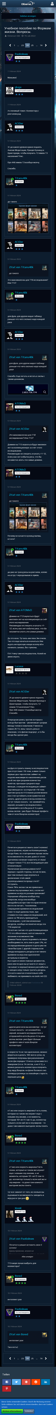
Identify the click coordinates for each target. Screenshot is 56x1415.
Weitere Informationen (12, 1411)
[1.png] (28, 389)
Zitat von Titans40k (21, 267)
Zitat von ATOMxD (20, 610)
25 (32, 45)
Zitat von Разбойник (21, 1238)
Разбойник (36, 983)
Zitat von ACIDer (19, 428)
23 (22, 45)
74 (41, 45)
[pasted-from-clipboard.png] (28, 218)
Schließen (29, 1411)
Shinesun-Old (13, 36)
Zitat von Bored (18, 1334)
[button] (4, 3)
